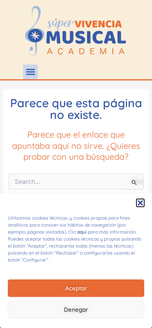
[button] (140, 203)
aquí (82, 232)
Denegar (76, 309)
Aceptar (76, 288)
